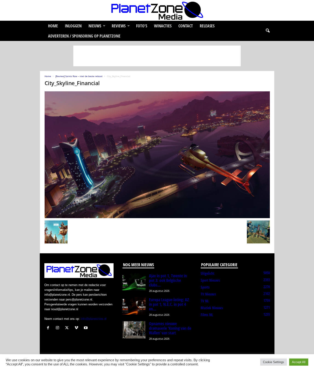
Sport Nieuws (210, 280)
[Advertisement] (157, 56)
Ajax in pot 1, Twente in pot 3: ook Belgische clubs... (168, 280)
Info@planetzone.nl (93, 319)
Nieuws (94, 26)
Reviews (119, 26)
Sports (205, 287)
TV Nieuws (208, 294)
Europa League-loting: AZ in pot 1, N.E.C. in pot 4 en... (169, 304)
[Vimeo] (77, 328)
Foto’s (141, 26)
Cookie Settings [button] (273, 362)
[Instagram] (58, 328)
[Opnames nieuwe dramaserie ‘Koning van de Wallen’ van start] (134, 329)
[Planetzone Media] (157, 10)
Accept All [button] (298, 362)
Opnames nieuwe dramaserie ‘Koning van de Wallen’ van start (170, 328)
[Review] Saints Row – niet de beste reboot (79, 76)
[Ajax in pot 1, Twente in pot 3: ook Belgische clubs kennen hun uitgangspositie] (134, 282)
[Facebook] (49, 328)
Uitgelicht (207, 273)
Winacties (162, 26)
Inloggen (73, 26)
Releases (207, 26)
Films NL (207, 314)
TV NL (205, 301)
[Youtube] (86, 328)
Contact (185, 26)
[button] (268, 31)
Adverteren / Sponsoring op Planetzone (84, 36)
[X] (68, 328)
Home (53, 26)
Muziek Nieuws (212, 307)
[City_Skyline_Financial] (157, 154)
